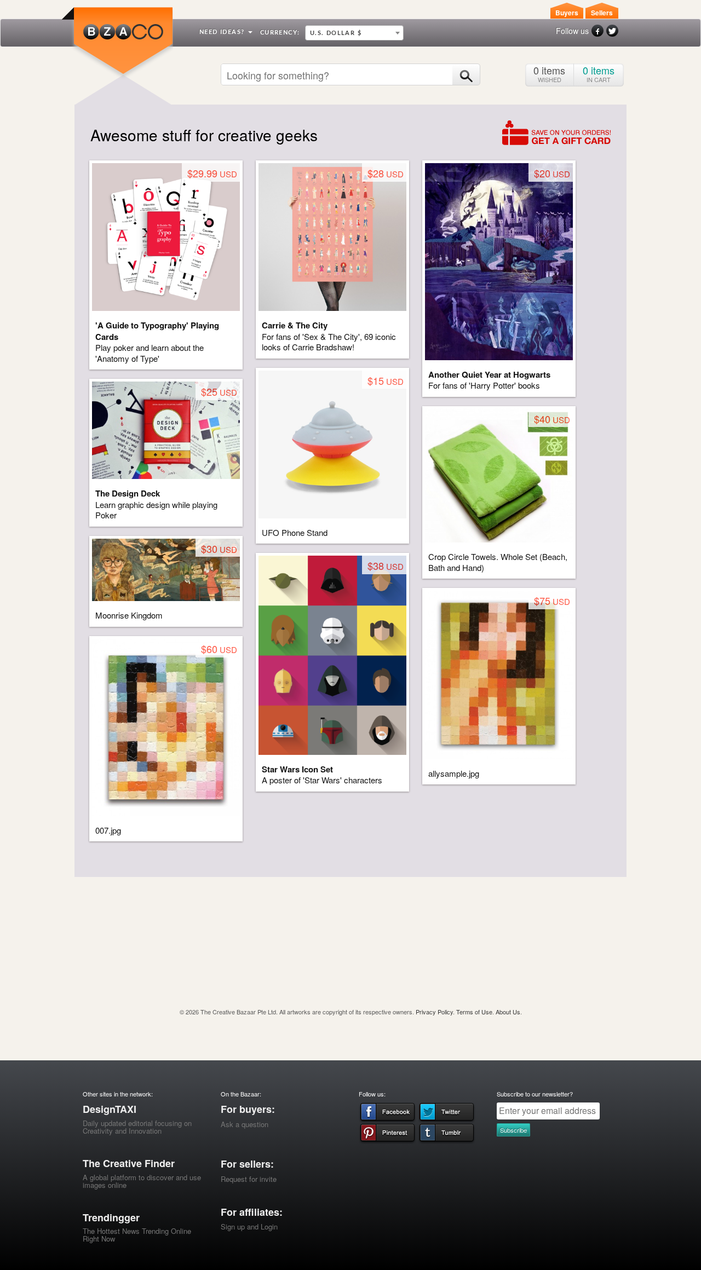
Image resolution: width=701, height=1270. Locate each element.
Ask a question (244, 1124)
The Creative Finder (129, 1163)
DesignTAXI (109, 1109)
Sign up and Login (249, 1226)
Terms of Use (474, 1011)
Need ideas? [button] (223, 32)
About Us (508, 1011)
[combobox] (354, 33)
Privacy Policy (434, 1011)
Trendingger (111, 1217)
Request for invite (249, 1179)
